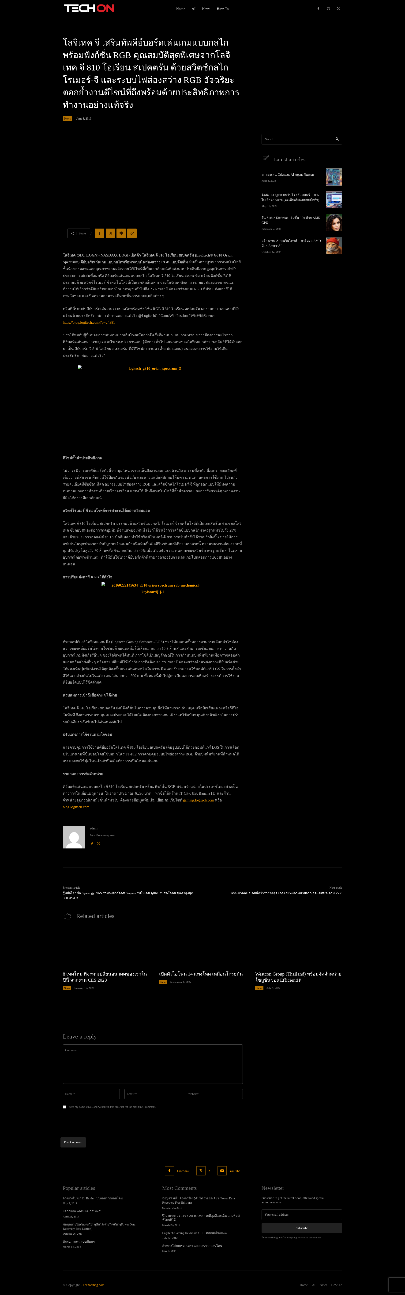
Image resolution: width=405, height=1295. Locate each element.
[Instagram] (328, 9)
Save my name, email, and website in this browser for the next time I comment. (112, 1106)
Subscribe (302, 1228)
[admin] (74, 837)
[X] (338, 9)
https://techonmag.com (102, 835)
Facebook (183, 1171)
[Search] (337, 139)
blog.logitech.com (76, 807)
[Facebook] (318, 9)
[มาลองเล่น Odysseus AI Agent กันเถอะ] (334, 176)
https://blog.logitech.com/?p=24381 (89, 322)
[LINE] (121, 233)
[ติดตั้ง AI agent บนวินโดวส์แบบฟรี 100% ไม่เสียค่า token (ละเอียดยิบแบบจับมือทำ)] (334, 199)
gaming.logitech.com (198, 800)
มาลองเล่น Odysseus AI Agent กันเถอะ (288, 174)
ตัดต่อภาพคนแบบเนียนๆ (79, 1241)
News (67, 118)
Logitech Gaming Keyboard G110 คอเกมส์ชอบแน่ (194, 1233)
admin (94, 828)
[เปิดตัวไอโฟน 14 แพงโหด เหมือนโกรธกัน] (202, 947)
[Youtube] (222, 1170)
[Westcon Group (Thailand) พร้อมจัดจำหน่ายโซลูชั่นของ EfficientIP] (298, 947)
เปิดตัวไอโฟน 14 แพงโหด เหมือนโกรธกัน (201, 973)
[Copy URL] (132, 233)
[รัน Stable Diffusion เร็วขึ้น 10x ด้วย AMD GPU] (334, 222)
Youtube (234, 1171)
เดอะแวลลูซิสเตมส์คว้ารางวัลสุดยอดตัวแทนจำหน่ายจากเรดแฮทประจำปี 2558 (286, 893)
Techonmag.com (94, 1285)
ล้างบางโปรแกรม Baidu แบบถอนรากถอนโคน (93, 1198)
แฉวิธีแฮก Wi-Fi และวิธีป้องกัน (82, 1211)
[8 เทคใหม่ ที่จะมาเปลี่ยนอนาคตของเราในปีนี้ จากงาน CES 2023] (106, 947)
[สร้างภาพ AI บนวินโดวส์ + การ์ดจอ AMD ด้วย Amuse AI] (334, 245)
